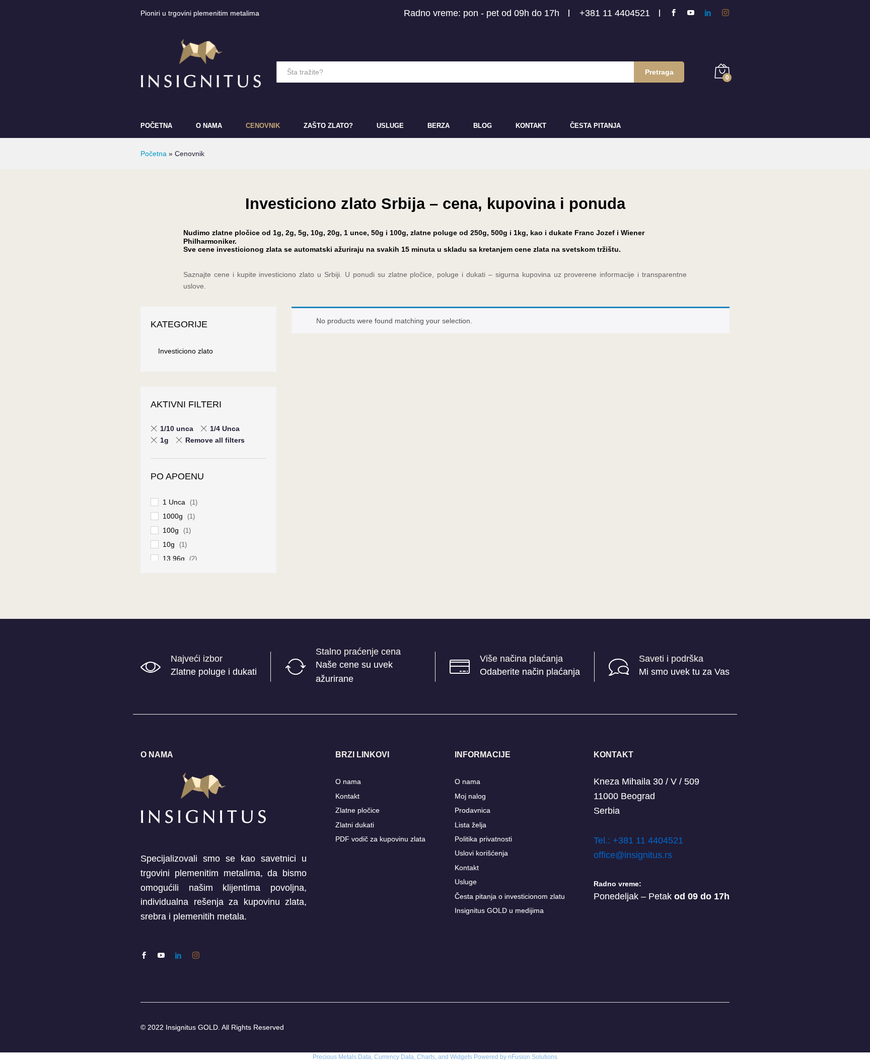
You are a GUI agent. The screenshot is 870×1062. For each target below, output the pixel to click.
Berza (438, 125)
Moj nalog (470, 796)
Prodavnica (472, 810)
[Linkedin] (707, 13)
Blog (482, 125)
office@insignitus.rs (633, 855)
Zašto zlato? (328, 125)
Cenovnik (263, 125)
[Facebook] (673, 13)
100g (171, 530)
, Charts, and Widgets (443, 1056)
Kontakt (531, 125)
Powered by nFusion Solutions (515, 1056)
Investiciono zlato (185, 351)
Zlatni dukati (354, 825)
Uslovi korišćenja (481, 853)
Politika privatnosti (483, 839)
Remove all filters (215, 440)
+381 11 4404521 (614, 13)
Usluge (390, 125)
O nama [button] (209, 125)
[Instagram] (725, 13)
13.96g (174, 558)
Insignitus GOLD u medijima (499, 910)
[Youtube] (690, 13)
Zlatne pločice (357, 810)
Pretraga (659, 72)
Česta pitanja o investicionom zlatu (510, 896)
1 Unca (174, 502)
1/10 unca (176, 428)
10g (169, 544)
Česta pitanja (595, 125)
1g (164, 440)
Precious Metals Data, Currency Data (363, 1056)
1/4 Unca (225, 428)
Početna (156, 125)
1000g (173, 516)
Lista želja (470, 825)
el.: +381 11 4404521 (640, 840)
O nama (348, 781)
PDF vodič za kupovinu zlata (380, 839)
